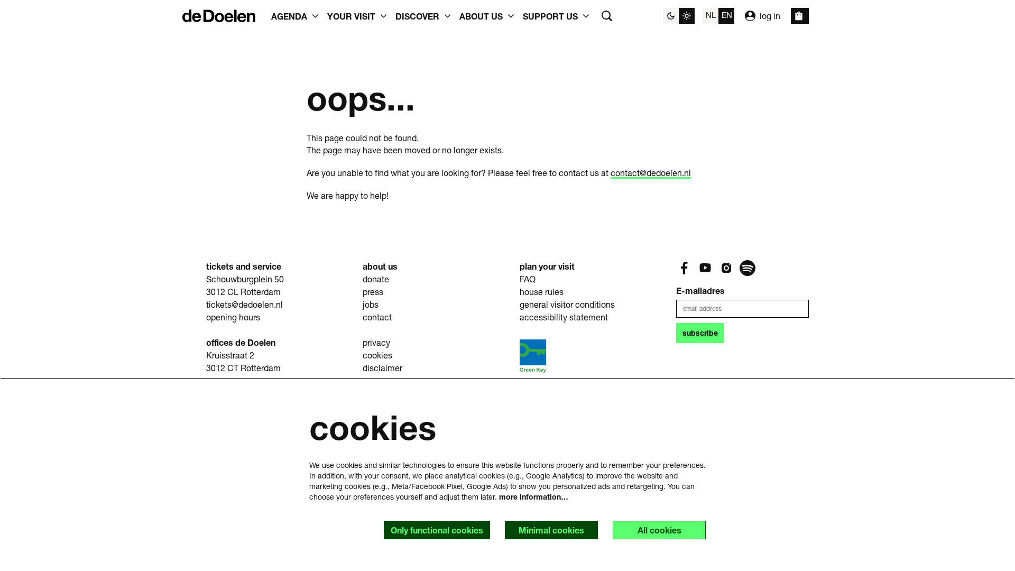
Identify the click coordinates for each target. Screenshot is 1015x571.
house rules (542, 292)
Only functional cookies (437, 530)
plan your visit (547, 266)
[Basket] (800, 16)
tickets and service (243, 266)
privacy (376, 342)
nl (711, 15)
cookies (377, 355)
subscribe (700, 332)
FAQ (528, 279)
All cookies (659, 530)
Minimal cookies (551, 530)
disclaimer (382, 368)
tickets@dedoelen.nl (244, 304)
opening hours (233, 317)
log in (770, 16)
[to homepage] (218, 16)
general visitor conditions (567, 304)
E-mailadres (700, 291)
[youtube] (705, 268)
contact (377, 317)
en (727, 15)
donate (376, 279)
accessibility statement (564, 317)
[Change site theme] (679, 16)
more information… (533, 496)
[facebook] (684, 268)
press (373, 292)
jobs (371, 304)
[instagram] (726, 268)
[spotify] (747, 268)
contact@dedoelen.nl (651, 173)
